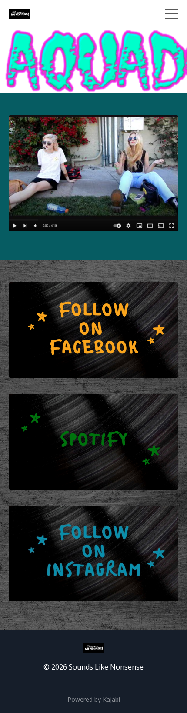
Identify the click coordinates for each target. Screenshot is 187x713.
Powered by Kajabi (93, 699)
